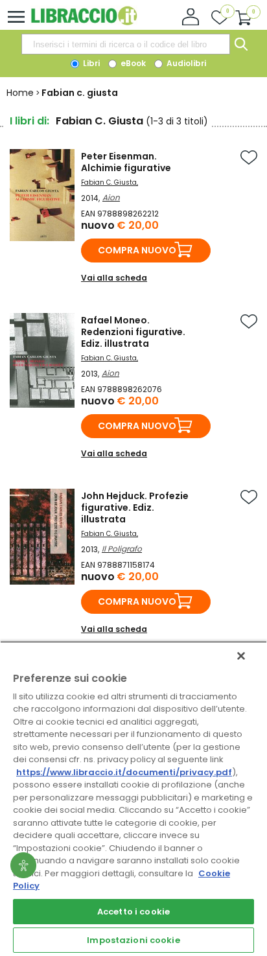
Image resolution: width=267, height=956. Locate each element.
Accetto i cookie (133, 911)
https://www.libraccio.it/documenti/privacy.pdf (124, 772)
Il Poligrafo (122, 548)
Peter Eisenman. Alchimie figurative (126, 162)
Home (20, 92)
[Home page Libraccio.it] (83, 22)
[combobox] (125, 44)
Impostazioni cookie (133, 940)
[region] (133, 798)
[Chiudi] (241, 656)
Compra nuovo (137, 250)
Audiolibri (185, 63)
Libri (90, 63)
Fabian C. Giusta (109, 182)
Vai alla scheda (114, 277)
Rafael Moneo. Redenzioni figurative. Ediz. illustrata (133, 332)
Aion (111, 197)
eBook (132, 63)
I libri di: (29, 120)
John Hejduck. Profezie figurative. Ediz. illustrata (135, 507)
